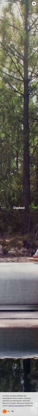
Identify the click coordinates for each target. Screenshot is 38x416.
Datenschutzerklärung (16, 406)
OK (12, 411)
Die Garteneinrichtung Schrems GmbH (7, 3)
